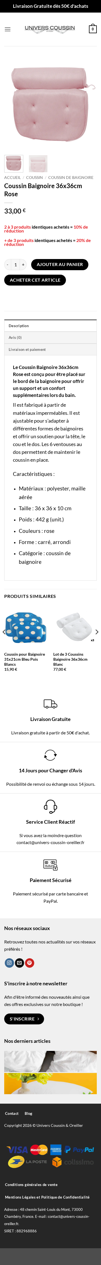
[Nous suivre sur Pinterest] (29, 963)
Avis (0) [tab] (15, 337)
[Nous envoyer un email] (19, 963)
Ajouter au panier (60, 264)
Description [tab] (19, 326)
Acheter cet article (35, 279)
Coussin (34, 177)
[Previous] (13, 103)
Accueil (12, 177)
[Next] (88, 103)
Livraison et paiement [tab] (27, 349)
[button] (7, 29)
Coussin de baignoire (70, 177)
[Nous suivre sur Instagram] (9, 963)
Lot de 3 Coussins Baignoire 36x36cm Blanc (70, 659)
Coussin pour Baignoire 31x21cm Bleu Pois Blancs (24, 659)
